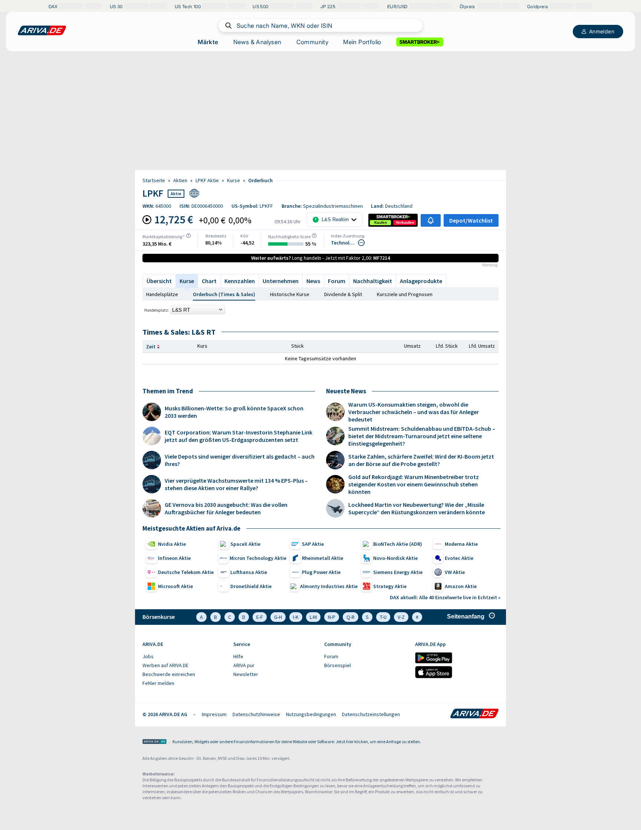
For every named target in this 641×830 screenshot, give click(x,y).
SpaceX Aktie (245, 544)
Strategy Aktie (390, 586)
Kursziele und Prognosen (405, 294)
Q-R (350, 617)
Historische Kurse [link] (289, 294)
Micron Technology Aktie (258, 558)
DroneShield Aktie (251, 586)
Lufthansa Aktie (248, 572)
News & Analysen (257, 42)
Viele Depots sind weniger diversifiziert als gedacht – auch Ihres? (240, 460)
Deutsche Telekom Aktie (186, 572)
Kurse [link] (233, 180)
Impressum (214, 714)
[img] (188, 235)
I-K (296, 617)
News (313, 281)
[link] (380, 222)
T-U (383, 617)
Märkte (208, 42)
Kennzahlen (239, 281)
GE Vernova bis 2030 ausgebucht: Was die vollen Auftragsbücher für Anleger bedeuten (226, 508)
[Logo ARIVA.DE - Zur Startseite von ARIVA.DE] (474, 714)
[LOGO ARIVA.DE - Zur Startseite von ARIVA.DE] (42, 30)
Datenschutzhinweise (256, 714)
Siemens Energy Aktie (398, 572)
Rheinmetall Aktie (322, 558)
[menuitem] (184, 656)
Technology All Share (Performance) (344, 242)
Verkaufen (405, 222)
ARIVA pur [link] (243, 665)
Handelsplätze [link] (162, 294)
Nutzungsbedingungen (311, 714)
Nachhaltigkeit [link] (372, 281)
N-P (331, 617)
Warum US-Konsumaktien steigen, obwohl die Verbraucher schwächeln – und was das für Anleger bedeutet (413, 412)
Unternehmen (281, 281)
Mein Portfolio (362, 42)
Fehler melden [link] (158, 683)
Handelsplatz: (156, 310)
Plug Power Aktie (321, 572)
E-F (259, 617)
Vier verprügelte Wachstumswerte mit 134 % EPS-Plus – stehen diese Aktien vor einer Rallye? (236, 484)
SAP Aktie (313, 544)
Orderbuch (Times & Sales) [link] (224, 294)
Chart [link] (209, 281)
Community (312, 42)
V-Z (401, 617)
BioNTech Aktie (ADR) (397, 544)
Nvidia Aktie (172, 544)
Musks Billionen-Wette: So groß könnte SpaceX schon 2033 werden (234, 411)
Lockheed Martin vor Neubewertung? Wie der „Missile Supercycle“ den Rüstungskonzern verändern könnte (416, 508)
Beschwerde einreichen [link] (168, 674)
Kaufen (380, 222)
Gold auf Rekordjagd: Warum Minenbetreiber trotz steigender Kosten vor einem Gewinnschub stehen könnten (413, 484)
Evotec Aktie (459, 558)
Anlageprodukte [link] (421, 281)
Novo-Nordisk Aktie (395, 558)
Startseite (153, 180)
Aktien (180, 180)
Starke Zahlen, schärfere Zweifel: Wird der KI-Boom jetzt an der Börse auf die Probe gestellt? (421, 460)
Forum (336, 281)
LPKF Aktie (207, 180)
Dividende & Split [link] (343, 294)
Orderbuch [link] (260, 180)
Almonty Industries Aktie (329, 586)
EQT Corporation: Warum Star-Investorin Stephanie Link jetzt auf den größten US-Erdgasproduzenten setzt (238, 436)
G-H (278, 617)
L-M (313, 617)
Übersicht (159, 281)
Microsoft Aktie (175, 586)
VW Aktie (455, 572)
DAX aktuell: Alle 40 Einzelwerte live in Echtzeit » (445, 597)
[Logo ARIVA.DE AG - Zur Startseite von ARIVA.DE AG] (154, 742)
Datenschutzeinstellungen (371, 714)
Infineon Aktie (174, 558)
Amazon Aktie (461, 586)
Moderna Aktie (461, 544)
